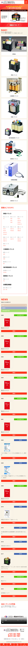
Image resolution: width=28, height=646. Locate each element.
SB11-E (19, 228)
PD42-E (12, 230)
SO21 (4, 245)
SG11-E (5, 239)
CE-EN (4, 272)
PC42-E (5, 234)
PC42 (4, 230)
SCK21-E (20, 224)
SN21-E (19, 239)
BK (4, 263)
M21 (11, 218)
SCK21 (19, 222)
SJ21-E (12, 239)
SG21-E (5, 240)
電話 (17, 645)
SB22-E (19, 230)
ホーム (3, 645)
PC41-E (5, 232)
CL (4, 218)
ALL (3, 305)
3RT (4, 254)
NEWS (3, 308)
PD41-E (12, 228)
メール (10, 645)
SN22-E (19, 240)
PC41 (4, 228)
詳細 (14, 331)
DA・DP (5, 289)
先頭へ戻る (24, 645)
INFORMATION (6, 310)
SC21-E (19, 220)
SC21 (19, 218)
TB (3, 281)
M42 (11, 222)
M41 (11, 220)
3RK (4, 259)
